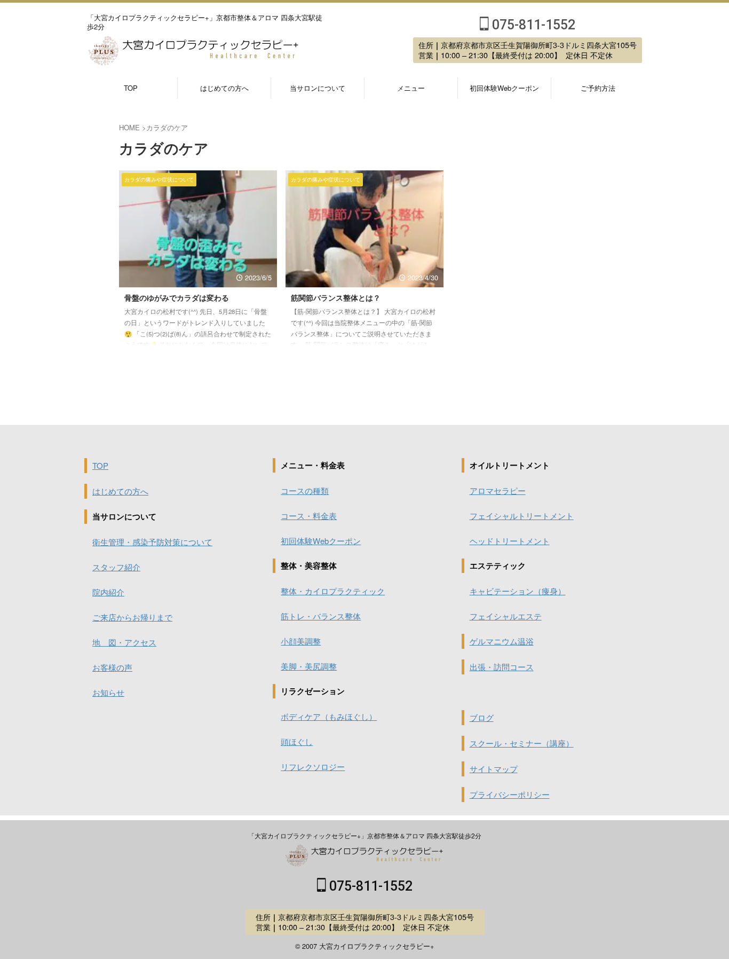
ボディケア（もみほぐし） (329, 716)
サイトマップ (494, 768)
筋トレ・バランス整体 (321, 616)
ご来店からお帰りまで (132, 617)
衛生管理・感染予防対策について (152, 541)
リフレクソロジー (313, 766)
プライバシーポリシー (510, 794)
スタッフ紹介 (116, 566)
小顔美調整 (301, 641)
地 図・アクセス (124, 642)
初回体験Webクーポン (504, 88)
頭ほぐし (297, 741)
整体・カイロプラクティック (333, 590)
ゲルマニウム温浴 (502, 641)
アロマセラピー (498, 490)
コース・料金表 (309, 515)
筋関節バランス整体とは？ (336, 297)
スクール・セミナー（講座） (522, 743)
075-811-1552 (532, 25)
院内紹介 (108, 592)
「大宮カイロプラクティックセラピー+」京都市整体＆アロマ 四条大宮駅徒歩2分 (364, 835)
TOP (131, 88)
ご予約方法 (598, 88)
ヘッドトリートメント (510, 540)
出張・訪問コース (502, 666)
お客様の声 (112, 667)
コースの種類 (305, 490)
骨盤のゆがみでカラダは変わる (176, 297)
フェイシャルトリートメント (522, 515)
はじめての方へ (224, 88)
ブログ (482, 717)
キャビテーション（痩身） (518, 590)
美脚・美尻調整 (309, 666)
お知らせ (108, 692)
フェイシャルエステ (506, 616)
